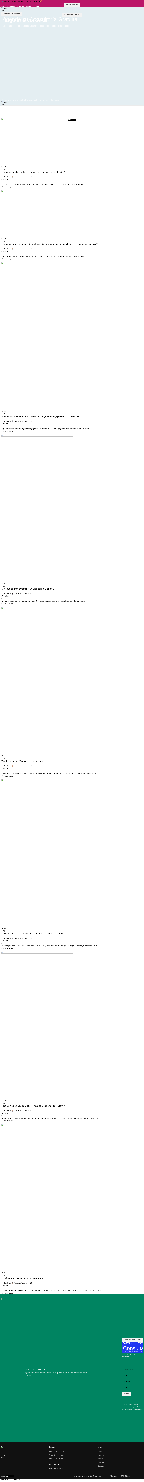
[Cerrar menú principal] (2, 2)
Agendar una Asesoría (72, 14)
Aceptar (17, 1480)
